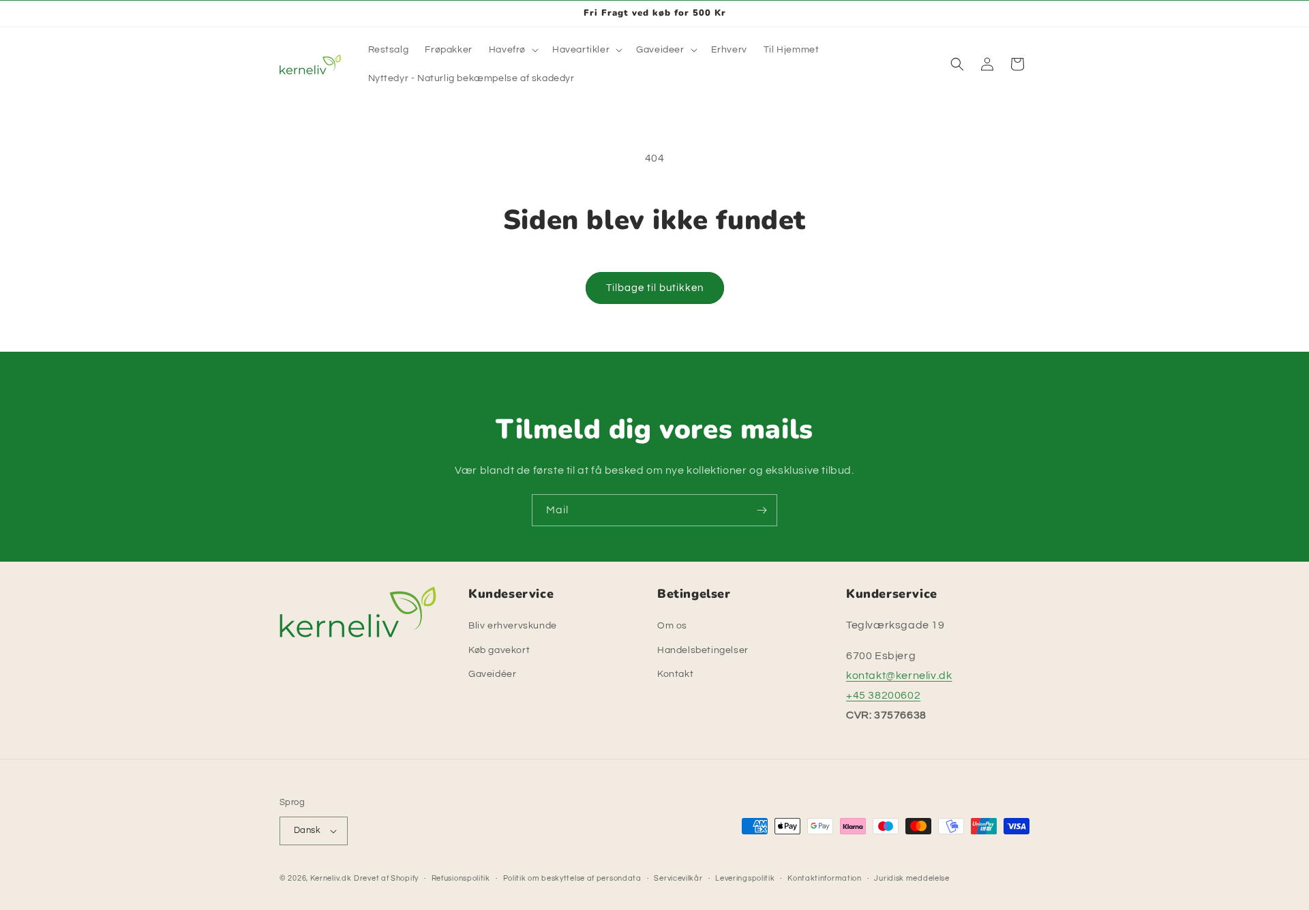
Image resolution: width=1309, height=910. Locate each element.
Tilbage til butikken (655, 288)
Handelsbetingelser (703, 650)
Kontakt (675, 674)
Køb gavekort (499, 650)
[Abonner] (762, 510)
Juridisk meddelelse (911, 878)
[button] (512, 49)
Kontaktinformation (824, 878)
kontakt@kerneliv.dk (899, 675)
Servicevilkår (678, 878)
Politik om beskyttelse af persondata (572, 878)
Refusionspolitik (461, 878)
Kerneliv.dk (331, 878)
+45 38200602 (883, 695)
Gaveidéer (492, 674)
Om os (672, 626)
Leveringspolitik (744, 878)
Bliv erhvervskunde (512, 626)
